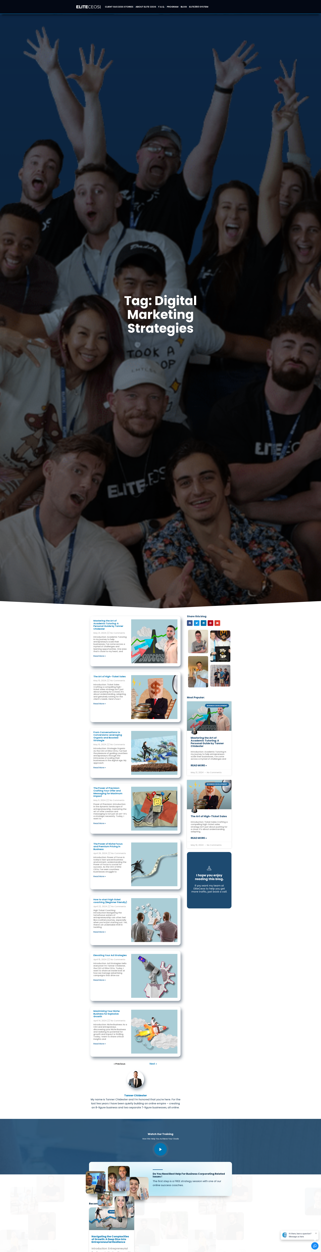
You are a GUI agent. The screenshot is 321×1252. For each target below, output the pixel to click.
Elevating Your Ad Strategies (110, 955)
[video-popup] (160, 1149)
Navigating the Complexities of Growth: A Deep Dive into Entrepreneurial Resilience (110, 1239)
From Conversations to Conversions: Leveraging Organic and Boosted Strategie (107, 736)
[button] (190, 623)
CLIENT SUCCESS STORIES (119, 6)
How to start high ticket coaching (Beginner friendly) (110, 901)
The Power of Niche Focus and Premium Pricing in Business (108, 846)
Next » (153, 1063)
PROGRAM (172, 6)
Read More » (99, 656)
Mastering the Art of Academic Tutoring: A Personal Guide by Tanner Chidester (108, 624)
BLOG (184, 6)
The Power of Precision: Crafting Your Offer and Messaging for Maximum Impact (107, 792)
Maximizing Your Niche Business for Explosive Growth (106, 1013)
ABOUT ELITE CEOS (146, 6)
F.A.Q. (161, 6)
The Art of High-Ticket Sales (109, 676)
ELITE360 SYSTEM (198, 6)
